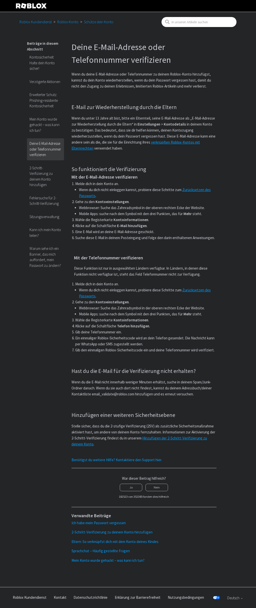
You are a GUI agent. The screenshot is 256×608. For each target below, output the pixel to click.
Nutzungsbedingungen (186, 597)
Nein (157, 487)
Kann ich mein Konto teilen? (45, 232)
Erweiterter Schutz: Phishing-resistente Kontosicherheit (44, 100)
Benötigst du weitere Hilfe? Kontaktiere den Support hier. (117, 459)
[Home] (31, 6)
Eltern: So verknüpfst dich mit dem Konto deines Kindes (115, 541)
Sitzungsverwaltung (44, 216)
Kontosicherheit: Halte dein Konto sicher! (42, 63)
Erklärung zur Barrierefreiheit (137, 597)
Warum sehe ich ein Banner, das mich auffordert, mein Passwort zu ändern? (45, 257)
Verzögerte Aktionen (45, 81)
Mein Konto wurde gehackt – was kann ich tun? (45, 125)
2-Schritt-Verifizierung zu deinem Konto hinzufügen (41, 176)
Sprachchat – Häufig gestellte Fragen (101, 550)
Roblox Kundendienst (36, 22)
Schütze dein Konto (99, 22)
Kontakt (60, 597)
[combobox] (199, 22)
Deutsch (233, 598)
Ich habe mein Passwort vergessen (99, 522)
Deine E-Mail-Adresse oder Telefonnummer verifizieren (45, 149)
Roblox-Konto (67, 22)
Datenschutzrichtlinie (91, 597)
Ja (131, 487)
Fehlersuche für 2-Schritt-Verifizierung (44, 201)
